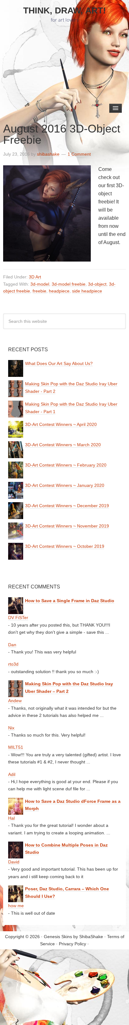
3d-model (39, 284)
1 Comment (79, 154)
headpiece (59, 290)
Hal (11, 818)
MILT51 (15, 747)
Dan (12, 644)
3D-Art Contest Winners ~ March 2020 (63, 444)
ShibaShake (91, 936)
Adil (11, 774)
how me (16, 905)
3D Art (35, 276)
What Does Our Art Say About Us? (59, 363)
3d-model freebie (68, 284)
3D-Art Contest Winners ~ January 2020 (64, 485)
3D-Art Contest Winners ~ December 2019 (67, 505)
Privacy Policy (72, 943)
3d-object (97, 284)
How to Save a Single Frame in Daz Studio (69, 600)
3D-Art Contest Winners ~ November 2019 (67, 525)
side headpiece (87, 290)
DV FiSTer (18, 617)
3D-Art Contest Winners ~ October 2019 (64, 546)
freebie (39, 290)
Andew (15, 700)
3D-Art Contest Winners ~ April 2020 (61, 424)
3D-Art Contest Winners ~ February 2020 (65, 465)
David (13, 861)
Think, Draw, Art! (64, 10)
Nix (11, 727)
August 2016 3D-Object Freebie (61, 134)
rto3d (13, 664)
